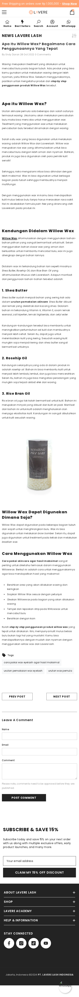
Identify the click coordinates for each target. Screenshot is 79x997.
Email (5, 744)
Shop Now (69, 4)
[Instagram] (21, 943)
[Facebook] (9, 943)
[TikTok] (33, 943)
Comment (8, 760)
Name (5, 729)
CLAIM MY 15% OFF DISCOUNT (39, 872)
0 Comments (43, 54)
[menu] (4, 12)
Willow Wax (9, 238)
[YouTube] (46, 943)
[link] (38, 23)
